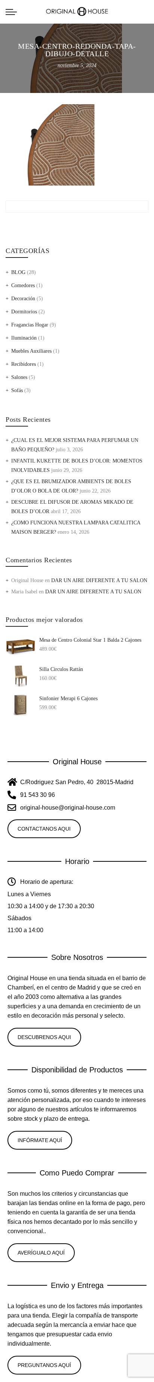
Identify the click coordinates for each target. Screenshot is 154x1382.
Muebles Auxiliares (31, 351)
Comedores (23, 285)
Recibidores (23, 364)
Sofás (17, 390)
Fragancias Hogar (29, 325)
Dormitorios (24, 311)
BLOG (18, 272)
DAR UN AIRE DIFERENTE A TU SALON (99, 580)
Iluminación (24, 338)
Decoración (23, 298)
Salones (19, 377)
